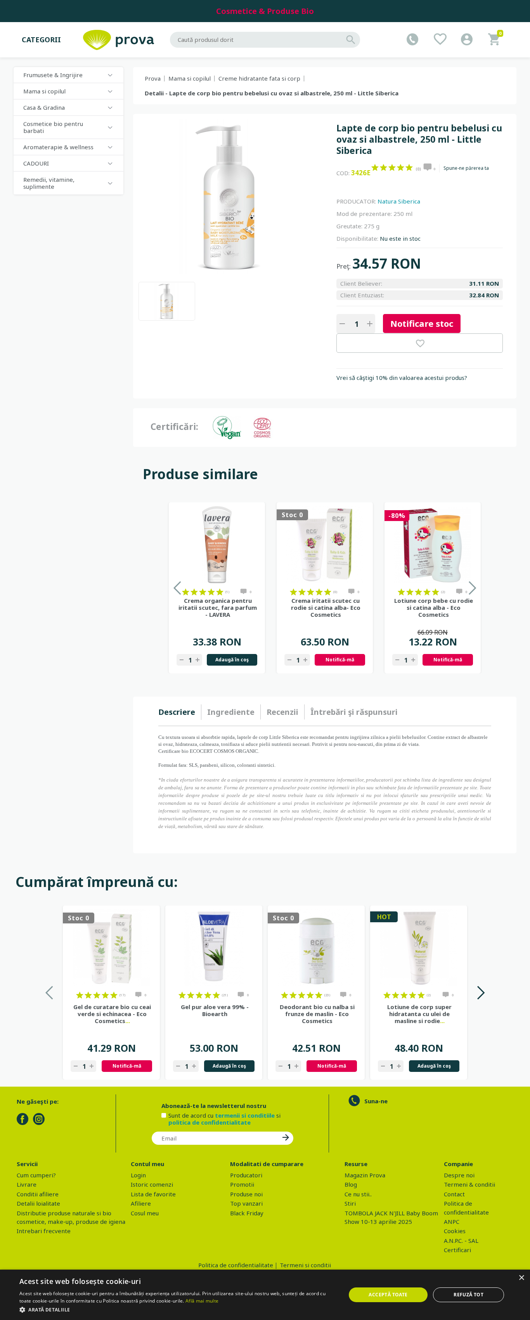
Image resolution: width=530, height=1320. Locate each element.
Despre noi (459, 1175)
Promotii (242, 1184)
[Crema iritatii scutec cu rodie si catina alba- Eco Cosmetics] (325, 544)
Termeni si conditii (305, 1265)
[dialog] (265, 1295)
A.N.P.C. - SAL (461, 1240)
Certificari (457, 1250)
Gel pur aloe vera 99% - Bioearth (215, 1010)
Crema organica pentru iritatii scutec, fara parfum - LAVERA (217, 607)
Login (138, 1175)
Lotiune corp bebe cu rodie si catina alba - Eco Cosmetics (433, 607)
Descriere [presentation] (176, 712)
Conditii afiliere (38, 1194)
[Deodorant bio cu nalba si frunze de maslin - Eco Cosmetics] (316, 948)
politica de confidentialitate (209, 1122)
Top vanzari (246, 1203)
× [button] (521, 1278)
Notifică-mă (340, 659)
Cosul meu (145, 1213)
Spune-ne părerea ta (466, 168)
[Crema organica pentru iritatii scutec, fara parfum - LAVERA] (217, 544)
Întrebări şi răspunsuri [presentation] (354, 712)
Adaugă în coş (232, 659)
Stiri (350, 1203)
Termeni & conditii (469, 1184)
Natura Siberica (399, 201)
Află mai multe (201, 1301)
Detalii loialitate (38, 1203)
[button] (177, 1309)
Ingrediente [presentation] (231, 712)
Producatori (246, 1175)
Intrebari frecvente (44, 1231)
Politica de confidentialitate (235, 1265)
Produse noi (246, 1194)
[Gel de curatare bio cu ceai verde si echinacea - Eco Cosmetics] (111, 948)
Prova (153, 78)
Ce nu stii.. (358, 1194)
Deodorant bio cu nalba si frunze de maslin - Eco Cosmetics (317, 1013)
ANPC (451, 1221)
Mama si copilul (189, 78)
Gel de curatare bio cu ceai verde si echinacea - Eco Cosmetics (112, 1013)
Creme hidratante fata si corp (259, 78)
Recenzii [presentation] (282, 712)
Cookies (455, 1231)
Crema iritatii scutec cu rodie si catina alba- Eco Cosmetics (325, 607)
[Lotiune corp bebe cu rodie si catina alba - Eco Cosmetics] (433, 544)
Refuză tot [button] (468, 1294)
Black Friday (246, 1213)
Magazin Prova (365, 1175)
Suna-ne (376, 1101)
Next (480, 992)
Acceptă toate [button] (388, 1294)
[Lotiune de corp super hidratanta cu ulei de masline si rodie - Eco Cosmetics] (418, 948)
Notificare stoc (421, 323)
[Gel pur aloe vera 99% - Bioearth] (213, 948)
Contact (454, 1194)
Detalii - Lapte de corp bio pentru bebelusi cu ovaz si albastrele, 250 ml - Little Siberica (271, 93)
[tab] (179, 712)
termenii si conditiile (245, 1115)
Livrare (26, 1184)
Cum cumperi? (36, 1175)
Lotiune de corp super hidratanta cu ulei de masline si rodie (419, 1013)
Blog (351, 1184)
